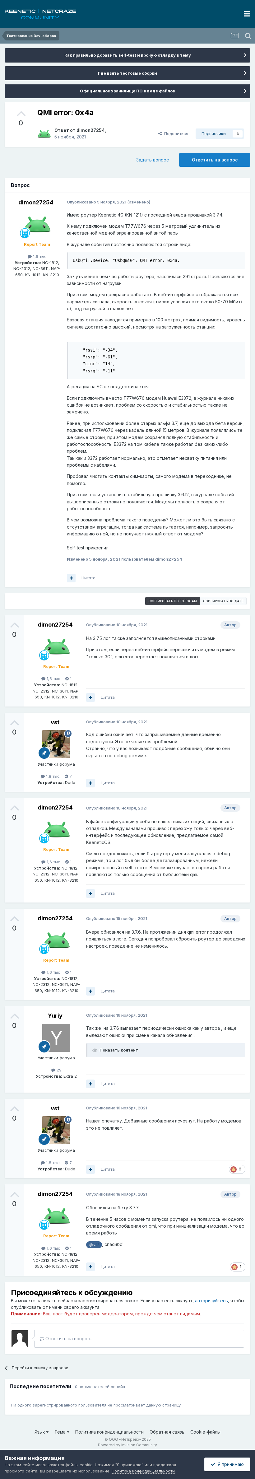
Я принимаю (229, 1464)
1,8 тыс (52, 776)
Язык (40, 1432)
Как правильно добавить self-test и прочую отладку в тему (127, 55)
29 (58, 1069)
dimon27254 (90, 130)
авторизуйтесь (211, 1300)
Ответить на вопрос (215, 159)
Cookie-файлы (205, 1432)
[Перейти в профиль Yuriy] (56, 1038)
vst (55, 722)
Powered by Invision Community (127, 1445)
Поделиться (175, 133)
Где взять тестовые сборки (127, 73)
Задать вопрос (152, 159)
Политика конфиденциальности (109, 1432)
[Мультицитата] (71, 578)
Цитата (88, 577)
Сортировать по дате (223, 601)
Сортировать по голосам (172, 601)
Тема (60, 1432)
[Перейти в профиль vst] (56, 744)
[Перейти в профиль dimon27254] (44, 134)
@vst (94, 1244)
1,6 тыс (39, 256)
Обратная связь (167, 1432)
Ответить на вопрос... (68, 1338)
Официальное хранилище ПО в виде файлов (127, 90)
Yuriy (55, 1015)
